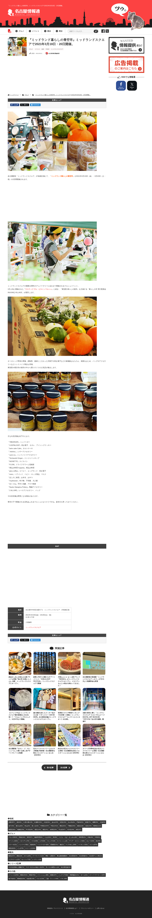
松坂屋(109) (30, 878)
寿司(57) (29, 837)
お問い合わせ (100, 908)
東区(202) (63, 826)
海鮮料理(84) (38, 837)
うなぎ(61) (47, 837)
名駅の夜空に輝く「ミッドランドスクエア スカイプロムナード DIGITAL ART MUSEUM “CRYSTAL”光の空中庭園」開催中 (94, 717)
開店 (49, 31)
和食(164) (22, 837)
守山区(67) (62, 829)
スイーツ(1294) (30, 848)
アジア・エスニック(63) (77, 841)
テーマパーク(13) (38, 856)
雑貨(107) (53, 875)
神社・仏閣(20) (50, 856)
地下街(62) (12, 878)
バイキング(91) (83, 844)
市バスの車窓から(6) (52, 867)
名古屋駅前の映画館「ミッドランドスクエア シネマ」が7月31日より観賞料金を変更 (93, 679)
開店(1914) (23, 875)
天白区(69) (70, 829)
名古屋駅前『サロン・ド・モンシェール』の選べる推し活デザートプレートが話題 (19, 751)
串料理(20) (82, 837)
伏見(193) (63, 822)
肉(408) (98, 841)
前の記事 (50, 767)
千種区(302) (71, 826)
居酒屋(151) (54, 844)
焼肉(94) (33, 844)
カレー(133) (90, 841)
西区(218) (80, 826)
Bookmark (36, 104)
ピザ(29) (42, 841)
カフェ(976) (93, 844)
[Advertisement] (57, 75)
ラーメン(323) (13, 841)
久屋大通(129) (27, 822)
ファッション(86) (42, 875)
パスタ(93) (34, 841)
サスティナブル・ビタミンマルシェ (38, 289)
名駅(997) (12, 822)
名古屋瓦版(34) (66, 867)
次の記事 (63, 767)
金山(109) (55, 822)
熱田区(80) (12, 829)
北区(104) (88, 826)
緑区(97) (78, 829)
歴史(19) (19, 856)
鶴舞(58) (95, 822)
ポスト (26, 105)
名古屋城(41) (83, 856)
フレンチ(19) (51, 841)
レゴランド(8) (36, 859)
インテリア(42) (63, 875)
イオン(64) (63, 878)
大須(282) (47, 822)
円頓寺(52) (80, 822)
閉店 (61, 31)
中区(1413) (54, 826)
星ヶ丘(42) (35, 826)
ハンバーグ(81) (23, 844)
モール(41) (84, 875)
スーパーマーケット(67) (97, 875)
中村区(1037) (44, 826)
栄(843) (19, 822)
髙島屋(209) (21, 878)
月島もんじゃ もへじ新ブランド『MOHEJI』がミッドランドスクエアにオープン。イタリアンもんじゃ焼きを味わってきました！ (69, 681)
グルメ (21, 31)
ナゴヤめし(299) (71, 844)
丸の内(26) (71, 822)
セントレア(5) (25, 859)
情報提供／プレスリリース (55, 908)
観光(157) (12, 856)
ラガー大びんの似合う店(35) (35, 867)
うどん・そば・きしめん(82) (68, 837)
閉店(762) (32, 875)
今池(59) (102, 822)
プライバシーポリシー (87, 908)
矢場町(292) (38, 822)
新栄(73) (88, 822)
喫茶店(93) (12, 848)
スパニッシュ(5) (62, 841)
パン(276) (20, 848)
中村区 (47, 49)
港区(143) (38, 829)
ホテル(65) (27, 856)
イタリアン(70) (24, 841)
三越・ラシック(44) (52, 878)
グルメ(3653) (13, 837)
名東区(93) (53, 829)
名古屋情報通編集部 (54, 53)
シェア (16, 105)
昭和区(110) (97, 826)
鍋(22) (62, 844)
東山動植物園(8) (62, 856)
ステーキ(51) (13, 844)
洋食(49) (90, 837)
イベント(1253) (14, 875)
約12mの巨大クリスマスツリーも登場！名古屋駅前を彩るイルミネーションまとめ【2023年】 (69, 751)
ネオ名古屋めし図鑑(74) (16, 867)
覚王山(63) (19, 826)
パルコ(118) (40, 878)
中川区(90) (29, 829)
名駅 (43, 49)
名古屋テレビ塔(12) (95, 856)
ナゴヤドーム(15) (14, 859)
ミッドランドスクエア (57, 49)
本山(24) (27, 826)
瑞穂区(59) (20, 829)
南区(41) (45, 829)
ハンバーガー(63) (43, 844)
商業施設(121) (74, 875)
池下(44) (11, 826)
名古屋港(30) (73, 856)
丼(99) (55, 837)
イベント (35, 31)
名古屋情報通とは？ (72, 908)
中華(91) (97, 837)
